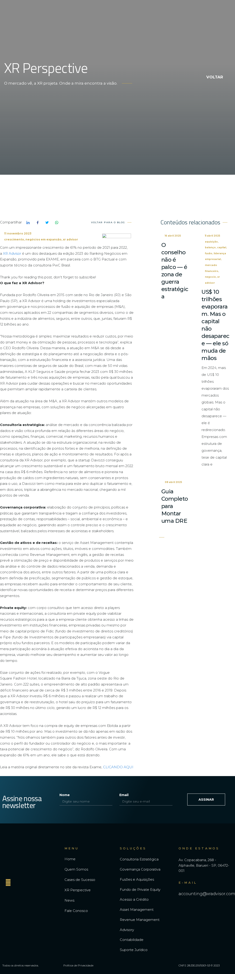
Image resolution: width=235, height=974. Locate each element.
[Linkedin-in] (8, 882)
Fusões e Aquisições (137, 879)
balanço (210, 247)
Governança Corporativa (140, 869)
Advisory (127, 930)
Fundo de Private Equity (140, 889)
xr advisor (70, 239)
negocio (210, 276)
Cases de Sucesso (79, 879)
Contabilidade (131, 939)
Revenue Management (139, 919)
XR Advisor (12, 253)
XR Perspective (77, 890)
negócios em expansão (43, 239)
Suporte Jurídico (134, 950)
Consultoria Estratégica (139, 859)
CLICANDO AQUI (118, 767)
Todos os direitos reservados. (20, 965)
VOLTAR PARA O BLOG (108, 222)
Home (70, 859)
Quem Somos (76, 869)
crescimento (14, 239)
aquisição (211, 241)
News (69, 900)
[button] (209, 15)
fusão (208, 253)
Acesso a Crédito (134, 899)
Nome (64, 795)
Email (124, 795)
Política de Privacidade (78, 965)
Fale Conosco (76, 910)
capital (221, 247)
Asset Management (137, 909)
